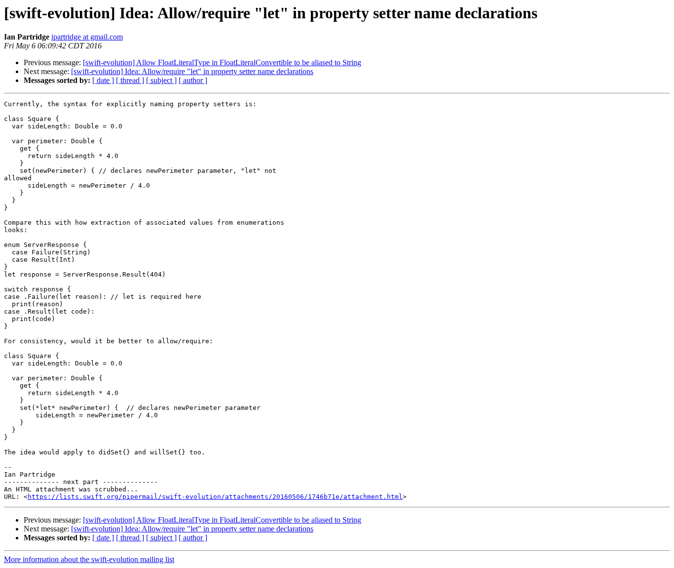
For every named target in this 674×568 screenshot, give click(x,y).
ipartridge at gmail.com (87, 37)
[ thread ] (130, 80)
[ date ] (103, 80)
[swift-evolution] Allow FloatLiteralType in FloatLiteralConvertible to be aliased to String (222, 62)
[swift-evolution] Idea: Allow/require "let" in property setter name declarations (192, 71)
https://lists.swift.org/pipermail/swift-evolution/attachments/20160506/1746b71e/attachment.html (215, 496)
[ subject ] (161, 80)
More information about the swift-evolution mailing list (89, 559)
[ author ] (193, 80)
